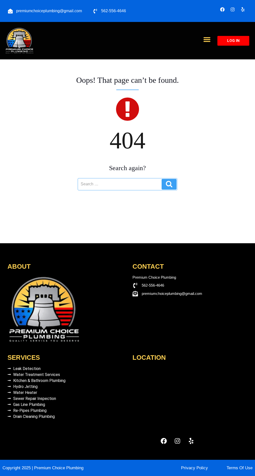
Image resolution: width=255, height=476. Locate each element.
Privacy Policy (194, 468)
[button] (206, 39)
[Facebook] (222, 9)
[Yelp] (242, 9)
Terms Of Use (240, 468)
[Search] (169, 184)
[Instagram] (232, 9)
